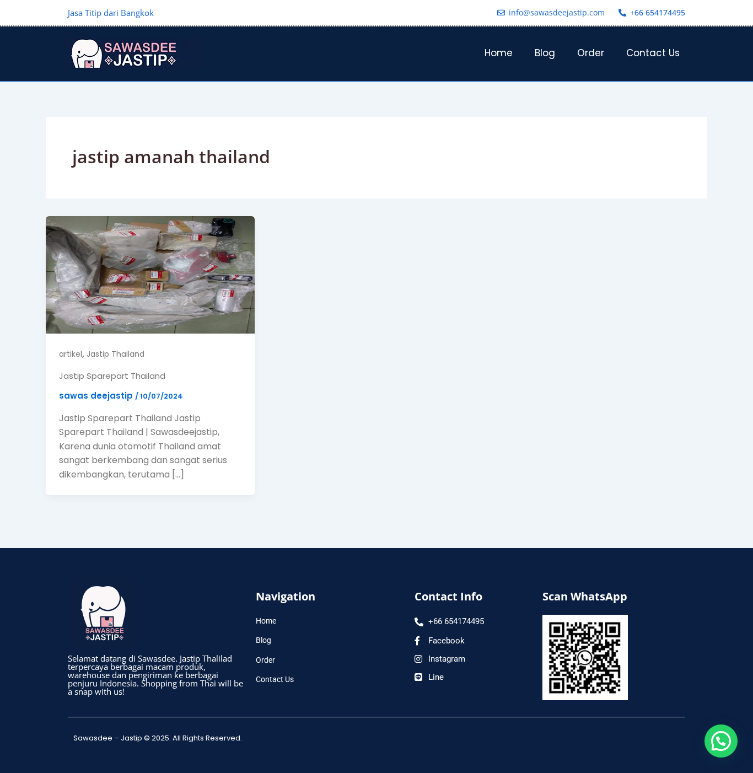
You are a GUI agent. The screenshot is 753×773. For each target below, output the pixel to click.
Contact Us (653, 53)
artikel (70, 353)
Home (499, 53)
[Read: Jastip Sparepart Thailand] (150, 274)
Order (590, 53)
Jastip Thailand (115, 353)
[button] (721, 741)
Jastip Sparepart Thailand (112, 376)
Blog (545, 53)
